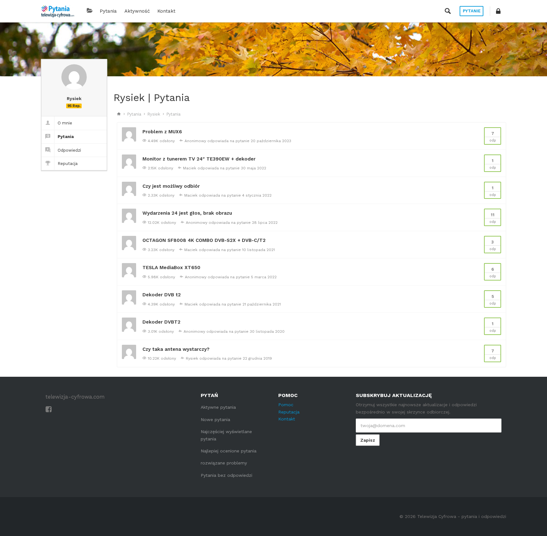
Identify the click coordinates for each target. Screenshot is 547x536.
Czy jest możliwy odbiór (171, 186)
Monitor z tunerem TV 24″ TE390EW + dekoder (198, 159)
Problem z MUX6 (162, 132)
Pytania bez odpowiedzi (226, 475)
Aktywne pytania (218, 407)
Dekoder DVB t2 (161, 295)
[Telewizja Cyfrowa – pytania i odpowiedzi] (57, 11)
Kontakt (166, 11)
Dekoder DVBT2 (161, 322)
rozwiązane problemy (224, 462)
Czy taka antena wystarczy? (176, 349)
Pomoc (285, 404)
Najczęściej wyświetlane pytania (226, 435)
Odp (492, 136)
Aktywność (137, 11)
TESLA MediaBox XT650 (171, 267)
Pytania (108, 11)
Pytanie (472, 11)
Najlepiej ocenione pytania (228, 450)
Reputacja (68, 163)
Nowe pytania (215, 419)
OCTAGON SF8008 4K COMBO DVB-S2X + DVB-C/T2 (204, 240)
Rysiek (154, 114)
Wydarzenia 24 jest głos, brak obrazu (187, 213)
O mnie (65, 123)
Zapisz (367, 440)
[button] (498, 11)
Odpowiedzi (69, 150)
